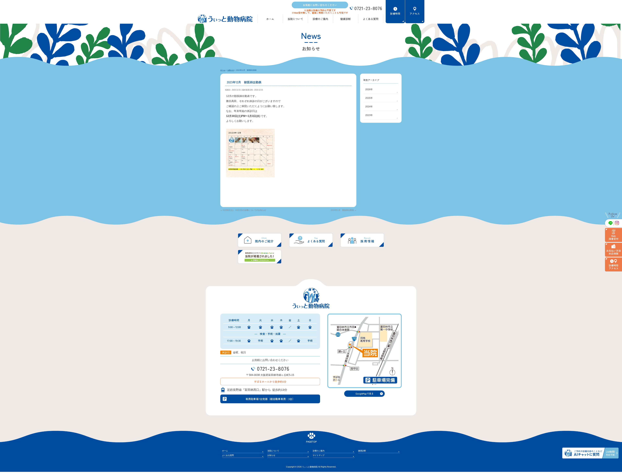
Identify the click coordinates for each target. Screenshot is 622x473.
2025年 (369, 98)
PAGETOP (311, 432)
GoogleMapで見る (365, 393)
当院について (273, 451)
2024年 (369, 106)
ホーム (225, 451)
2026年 (369, 89)
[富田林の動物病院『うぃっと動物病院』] (225, 19)
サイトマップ (318, 455)
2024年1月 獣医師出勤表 (343, 210)
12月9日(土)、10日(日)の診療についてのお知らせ (243, 210)
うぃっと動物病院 (310, 467)
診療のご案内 (318, 451)
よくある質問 (228, 455)
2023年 (369, 115)
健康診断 (362, 451)
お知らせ (271, 455)
